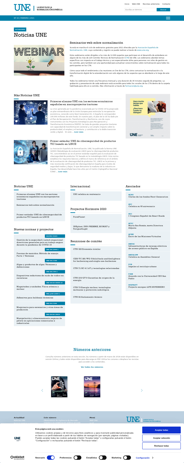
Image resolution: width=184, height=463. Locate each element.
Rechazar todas (161, 446)
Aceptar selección (161, 438)
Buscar (163, 10)
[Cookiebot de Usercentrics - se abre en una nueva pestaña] (17, 458)
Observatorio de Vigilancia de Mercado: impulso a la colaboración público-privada (62, 421)
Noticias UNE (19, 420)
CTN (127, 58)
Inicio (127, 4)
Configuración (143, 458)
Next (141, 390)
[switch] (77, 457)
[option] (148, 116)
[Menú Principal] (168, 18)
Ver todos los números (92, 367)
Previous (42, 390)
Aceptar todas (161, 430)
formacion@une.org (134, 86)
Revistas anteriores (151, 4)
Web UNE (136, 4)
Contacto (166, 4)
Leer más (78, 132)
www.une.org (143, 50)
